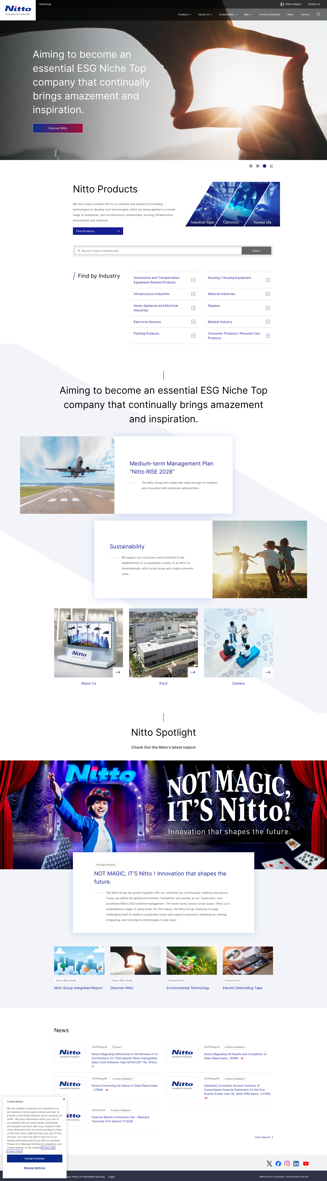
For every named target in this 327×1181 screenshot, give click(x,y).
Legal (111, 1176)
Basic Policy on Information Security (85, 1176)
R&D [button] (246, 14)
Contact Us (314, 4)
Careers (305, 14)
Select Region (293, 4)
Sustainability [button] (226, 14)
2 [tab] (257, 166)
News (290, 14)
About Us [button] (204, 14)
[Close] (64, 1099)
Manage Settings (34, 1167)
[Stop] (271, 166)
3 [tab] (264, 166)
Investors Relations (269, 14)
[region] (35, 1137)
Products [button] (183, 14)
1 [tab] (251, 166)
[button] (318, 14)
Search (256, 250)
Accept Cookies (35, 1158)
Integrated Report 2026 (56, 110)
